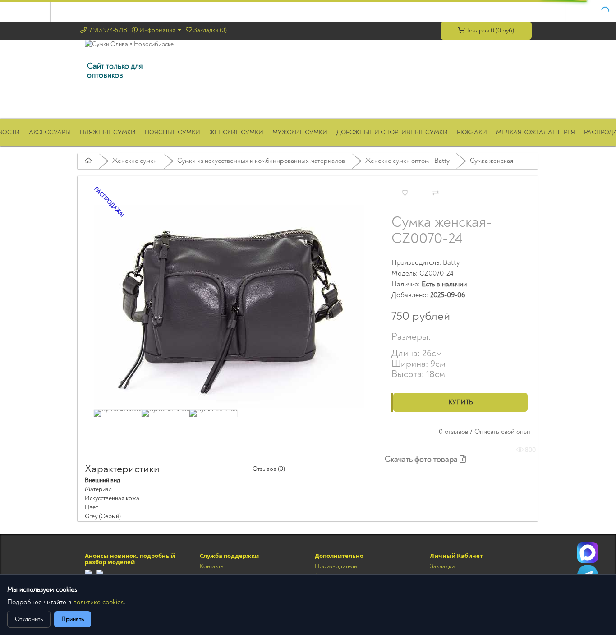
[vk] (99, 573)
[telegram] (88, 573)
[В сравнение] (435, 193)
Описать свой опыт (502, 432)
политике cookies (98, 602)
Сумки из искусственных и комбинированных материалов (261, 160)
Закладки (442, 566)
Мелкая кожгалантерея (535, 132)
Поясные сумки (172, 132)
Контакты (212, 566)
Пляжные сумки (108, 132)
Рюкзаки (472, 132)
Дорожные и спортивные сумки (392, 132)
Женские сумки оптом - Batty (407, 160)
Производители (336, 566)
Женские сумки (236, 132)
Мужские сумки (299, 132)
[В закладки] (404, 193)
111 (587, 552)
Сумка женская (491, 160)
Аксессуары (50, 132)
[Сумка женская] (229, 306)
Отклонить (29, 619)
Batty (451, 262)
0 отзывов (453, 432)
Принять (72, 619)
